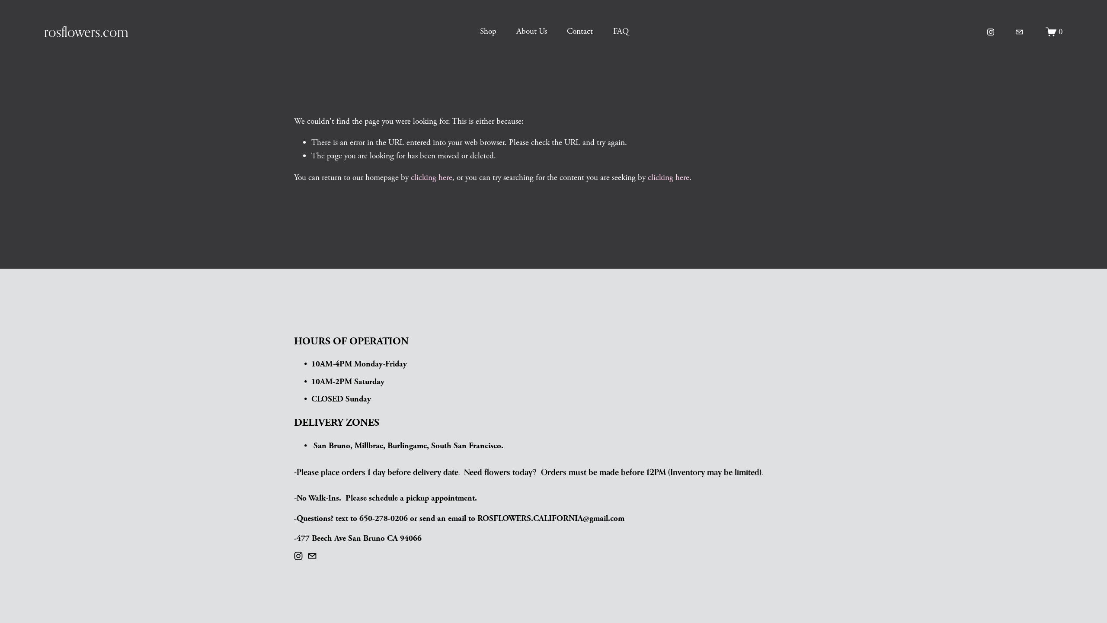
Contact (580, 31)
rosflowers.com (86, 31)
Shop (488, 31)
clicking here (431, 177)
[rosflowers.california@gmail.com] (1019, 32)
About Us (531, 31)
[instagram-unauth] (990, 32)
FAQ (621, 31)
